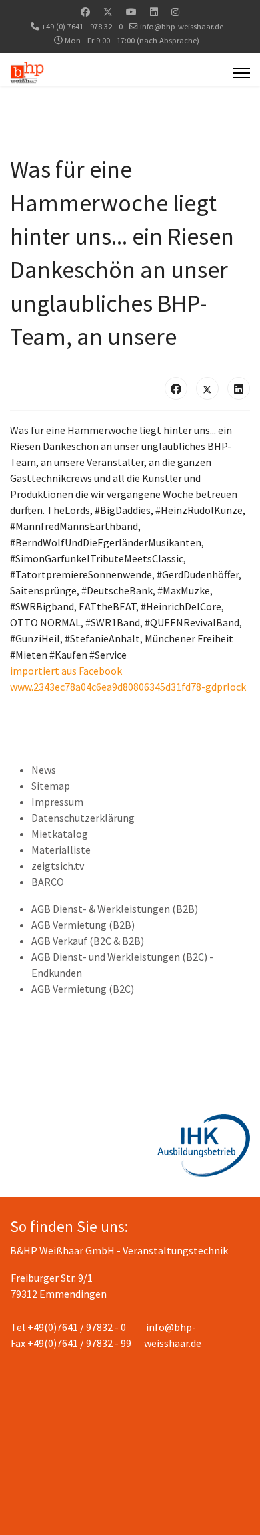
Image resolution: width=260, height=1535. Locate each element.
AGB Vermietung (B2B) (83, 924)
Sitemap (50, 785)
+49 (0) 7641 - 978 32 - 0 (82, 26)
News (43, 769)
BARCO (47, 882)
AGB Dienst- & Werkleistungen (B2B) (114, 908)
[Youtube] (131, 12)
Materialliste (61, 849)
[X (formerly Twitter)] (207, 388)
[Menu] (241, 73)
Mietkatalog (59, 833)
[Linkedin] (154, 12)
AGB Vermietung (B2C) (82, 988)
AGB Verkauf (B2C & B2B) (87, 940)
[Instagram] (175, 12)
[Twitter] (108, 12)
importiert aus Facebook (66, 670)
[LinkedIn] (238, 388)
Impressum (57, 801)
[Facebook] (85, 12)
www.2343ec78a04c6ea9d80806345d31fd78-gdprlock (128, 686)
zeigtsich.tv (57, 865)
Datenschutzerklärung (83, 817)
